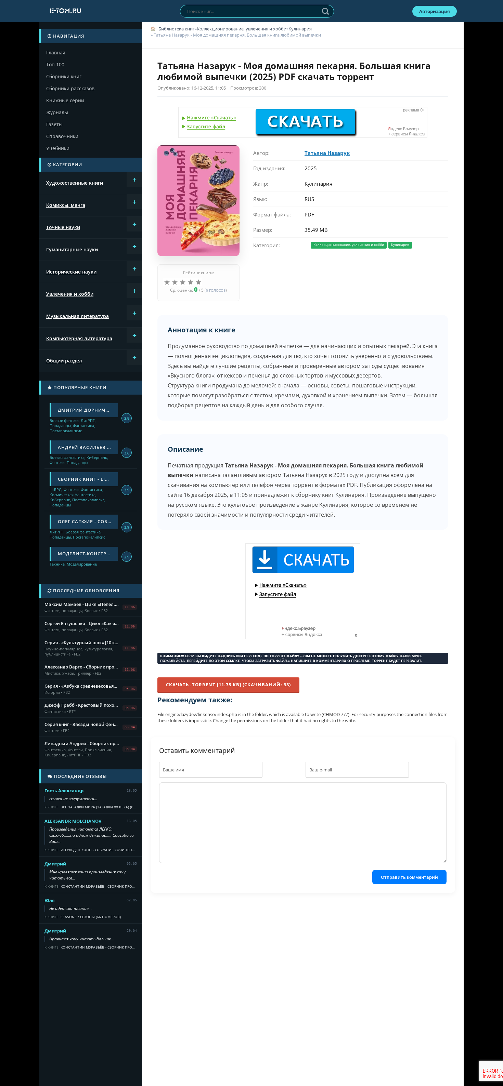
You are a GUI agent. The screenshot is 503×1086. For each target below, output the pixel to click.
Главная (55, 52)
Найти (325, 11)
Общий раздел (64, 360)
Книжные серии (65, 100)
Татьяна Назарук (327, 152)
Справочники (62, 136)
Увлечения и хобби (69, 294)
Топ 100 (55, 64)
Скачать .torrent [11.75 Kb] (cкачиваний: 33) (228, 684)
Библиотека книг (176, 29)
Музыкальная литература (77, 316)
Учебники (57, 148)
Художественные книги (74, 183)
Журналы (57, 112)
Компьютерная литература (79, 338)
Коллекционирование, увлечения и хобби (241, 29)
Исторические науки (71, 271)
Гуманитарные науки (72, 249)
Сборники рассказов (70, 88)
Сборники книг (63, 76)
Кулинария (300, 29)
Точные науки (63, 227)
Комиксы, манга (65, 205)
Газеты (54, 124)
